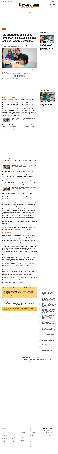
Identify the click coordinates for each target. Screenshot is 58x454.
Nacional (37, 10)
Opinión (21, 10)
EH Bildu (5, 78)
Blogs (13, 432)
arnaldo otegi (16, 78)
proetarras (10, 78)
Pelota (13, 441)
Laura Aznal (26, 78)
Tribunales (5, 435)
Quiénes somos (33, 428)
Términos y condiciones (35, 358)
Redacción (4, 72)
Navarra (10, 10)
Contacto (32, 430)
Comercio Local (23, 291)
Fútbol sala (23, 432)
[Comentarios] (24, 75)
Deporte (31, 10)
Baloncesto (14, 440)
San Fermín (4, 10)
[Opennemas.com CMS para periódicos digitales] (47, 433)
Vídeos (22, 441)
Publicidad (33, 432)
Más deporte (23, 433)
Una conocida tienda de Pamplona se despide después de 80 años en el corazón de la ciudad (24, 188)
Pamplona (16, 10)
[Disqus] (38, 379)
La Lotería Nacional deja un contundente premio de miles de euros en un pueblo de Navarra (24, 119)
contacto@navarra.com (11, 297)
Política (5, 432)
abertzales (21, 78)
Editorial (5, 441)
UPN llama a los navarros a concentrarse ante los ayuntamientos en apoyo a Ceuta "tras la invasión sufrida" (48, 317)
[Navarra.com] (29, 5)
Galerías (22, 440)
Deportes (13, 437)
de (10, 97)
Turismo (32, 444)
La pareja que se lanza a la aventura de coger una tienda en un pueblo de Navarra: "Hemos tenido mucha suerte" (24, 166)
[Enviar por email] (22, 75)
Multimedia (47, 10)
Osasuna (26, 10)
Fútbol (13, 438)
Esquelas (53, 10)
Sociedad (5, 436)
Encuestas (14, 433)
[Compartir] (15, 75)
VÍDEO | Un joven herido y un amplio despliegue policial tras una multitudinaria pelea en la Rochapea (27, 29)
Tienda (32, 446)
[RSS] (50, 430)
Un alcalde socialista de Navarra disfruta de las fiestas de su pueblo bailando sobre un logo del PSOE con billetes (47, 47)
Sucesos (5, 433)
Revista (42, 10)
